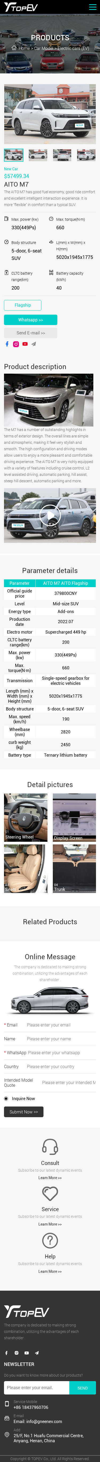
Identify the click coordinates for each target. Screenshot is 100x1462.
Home (24, 48)
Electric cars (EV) (73, 48)
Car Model (43, 48)
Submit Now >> (24, 1112)
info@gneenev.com (44, 1421)
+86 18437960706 (31, 1407)
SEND (83, 1388)
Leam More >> (50, 1178)
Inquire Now (23, 1098)
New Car (11, 169)
